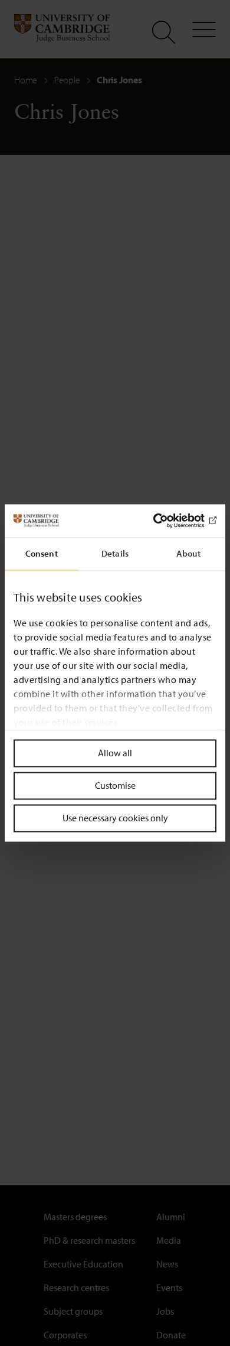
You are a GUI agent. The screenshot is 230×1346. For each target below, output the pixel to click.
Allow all (115, 753)
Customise (115, 785)
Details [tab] (115, 553)
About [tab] (188, 553)
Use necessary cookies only (115, 818)
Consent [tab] (41, 553)
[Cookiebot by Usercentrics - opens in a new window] (165, 520)
